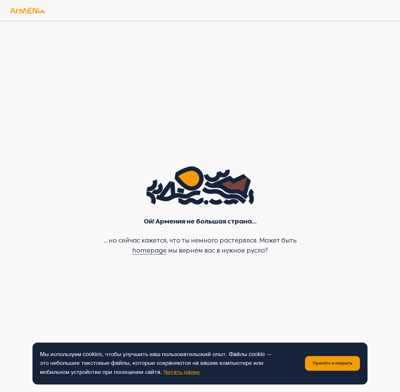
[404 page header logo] (27, 10)
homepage (149, 250)
